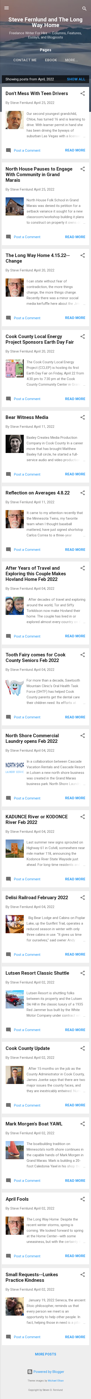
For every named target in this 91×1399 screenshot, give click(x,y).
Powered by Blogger (48, 1372)
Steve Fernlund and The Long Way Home (45, 22)
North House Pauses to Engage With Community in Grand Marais (39, 174)
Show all (76, 79)
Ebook (51, 60)
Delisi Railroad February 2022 (37, 897)
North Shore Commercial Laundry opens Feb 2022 (32, 738)
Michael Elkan (56, 1380)
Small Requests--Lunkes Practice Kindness (32, 1277)
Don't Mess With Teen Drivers (37, 93)
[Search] (84, 9)
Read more (75, 150)
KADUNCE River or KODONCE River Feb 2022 (37, 819)
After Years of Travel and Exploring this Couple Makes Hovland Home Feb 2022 (36, 573)
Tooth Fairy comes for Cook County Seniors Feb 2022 (36, 657)
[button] (82, 94)
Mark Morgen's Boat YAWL (34, 1124)
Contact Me (25, 60)
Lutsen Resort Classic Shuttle (37, 973)
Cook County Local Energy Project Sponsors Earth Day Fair (40, 339)
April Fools (17, 1199)
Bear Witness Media (27, 417)
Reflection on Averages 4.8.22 (38, 493)
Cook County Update (28, 1048)
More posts (45, 1354)
